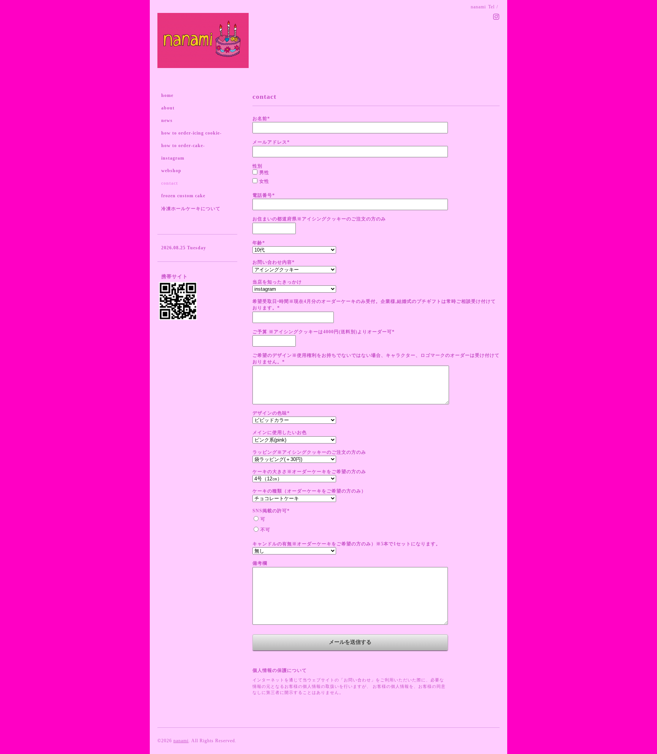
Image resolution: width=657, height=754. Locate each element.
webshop (171, 170)
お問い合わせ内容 (273, 262)
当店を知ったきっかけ (277, 282)
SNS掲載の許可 (271, 510)
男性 (264, 172)
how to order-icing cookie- (191, 133)
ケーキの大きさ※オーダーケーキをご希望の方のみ (309, 471)
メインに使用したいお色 (279, 432)
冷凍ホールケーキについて (191, 208)
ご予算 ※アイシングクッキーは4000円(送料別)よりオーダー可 (323, 331)
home (167, 95)
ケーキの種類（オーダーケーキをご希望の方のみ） (309, 491)
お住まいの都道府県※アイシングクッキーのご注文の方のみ (319, 219)
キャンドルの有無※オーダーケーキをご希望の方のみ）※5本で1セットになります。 (346, 543)
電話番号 (263, 195)
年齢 (258, 243)
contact (169, 183)
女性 (264, 181)
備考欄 (259, 563)
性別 (257, 166)
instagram (172, 158)
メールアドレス (271, 142)
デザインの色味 (271, 413)
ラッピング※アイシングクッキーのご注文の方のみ (309, 452)
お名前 (261, 118)
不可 (265, 529)
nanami (181, 740)
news (167, 120)
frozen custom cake (183, 195)
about (168, 108)
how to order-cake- (183, 145)
